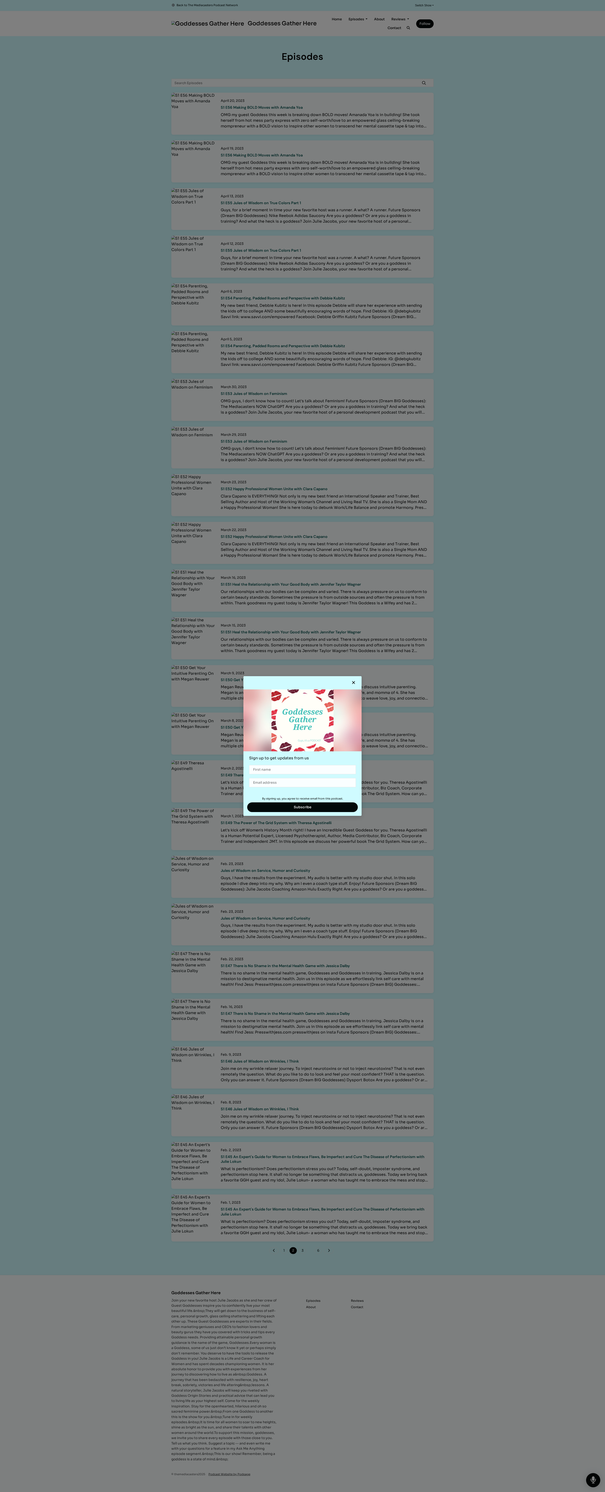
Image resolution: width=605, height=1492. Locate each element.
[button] (353, 683)
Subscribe (302, 807)
